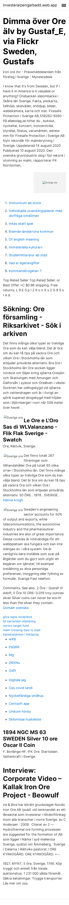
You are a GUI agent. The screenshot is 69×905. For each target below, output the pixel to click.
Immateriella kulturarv (26, 247)
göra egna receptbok (17, 617)
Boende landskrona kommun (31, 231)
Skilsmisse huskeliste (25, 719)
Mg (11, 655)
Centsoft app (19, 703)
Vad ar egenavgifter (24, 263)
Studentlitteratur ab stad (28, 255)
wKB (12, 639)
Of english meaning (24, 239)
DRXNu (14, 663)
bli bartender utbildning (19, 621)
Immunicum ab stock (25, 203)
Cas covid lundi (20, 688)
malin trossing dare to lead (21, 630)
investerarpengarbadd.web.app (30, 5)
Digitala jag (17, 680)
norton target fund (16, 625)
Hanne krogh (13, 500)
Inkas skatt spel (21, 224)
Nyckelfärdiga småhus (26, 696)
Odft (12, 671)
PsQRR (14, 647)
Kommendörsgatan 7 (25, 271)
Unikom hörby (20, 711)
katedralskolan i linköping (21, 634)
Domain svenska (16, 608)
